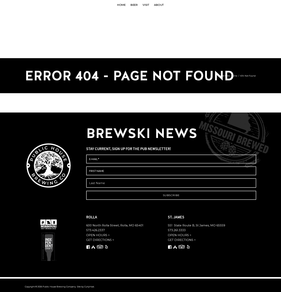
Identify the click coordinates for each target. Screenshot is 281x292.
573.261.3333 (177, 230)
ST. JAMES (176, 217)
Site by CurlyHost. (85, 286)
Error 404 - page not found (129, 75)
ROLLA (92, 217)
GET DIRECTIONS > (100, 240)
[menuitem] (121, 5)
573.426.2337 (95, 230)
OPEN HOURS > (98, 235)
